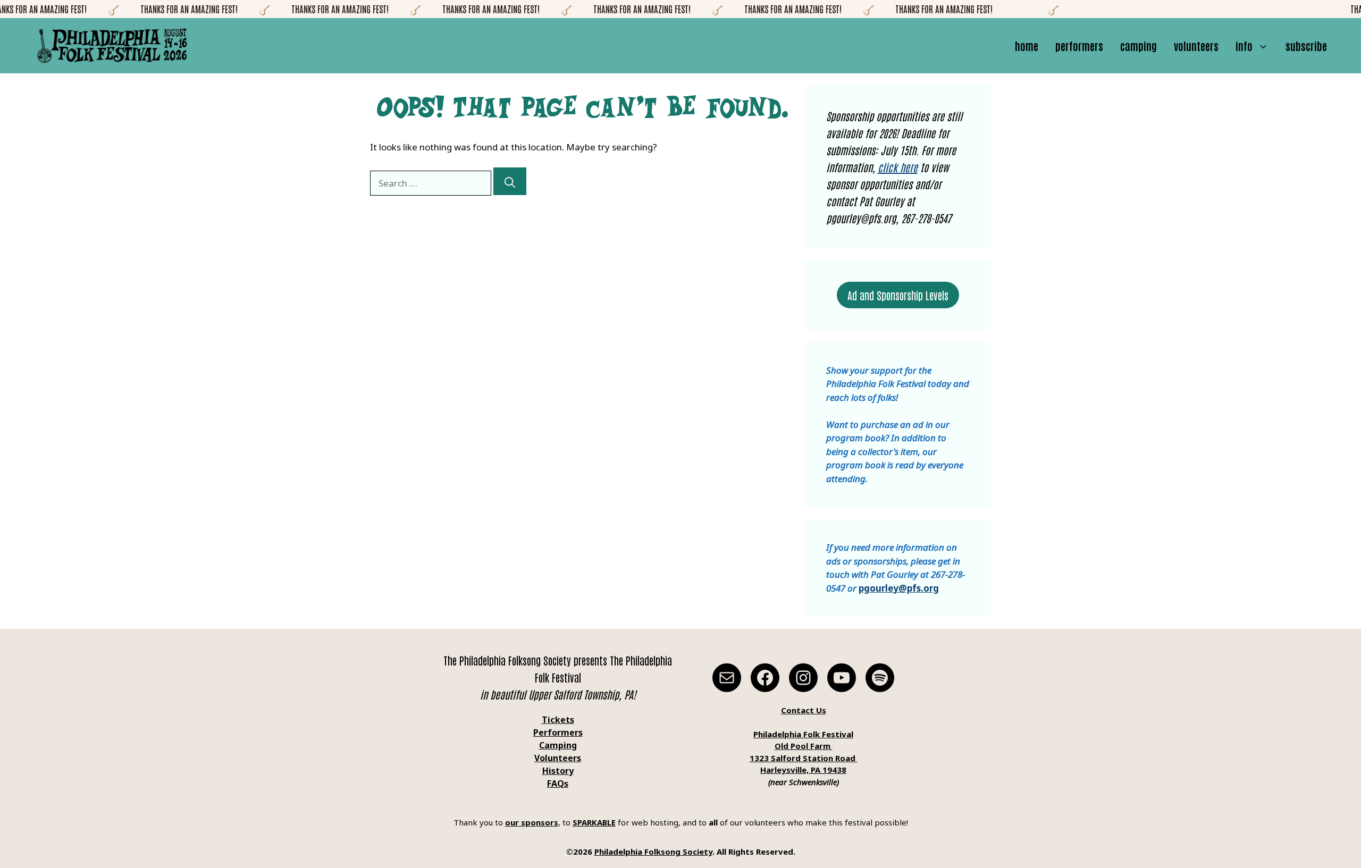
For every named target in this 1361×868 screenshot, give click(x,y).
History (558, 771)
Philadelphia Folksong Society (653, 851)
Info (1244, 46)
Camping (1138, 46)
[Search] (509, 181)
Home (1026, 46)
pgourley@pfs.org (899, 588)
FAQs (557, 783)
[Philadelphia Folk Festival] (112, 45)
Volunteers (1196, 46)
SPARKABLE (594, 822)
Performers (1079, 46)
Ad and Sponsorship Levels (897, 295)
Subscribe (1306, 46)
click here (898, 167)
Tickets (558, 720)
